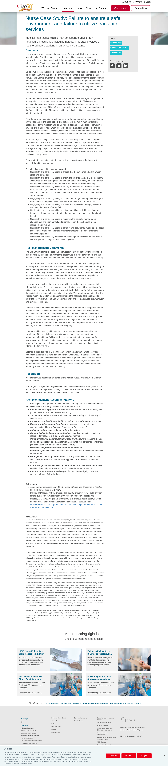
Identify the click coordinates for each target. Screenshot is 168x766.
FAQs (22, 722)
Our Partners (78, 721)
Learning (67, 8)
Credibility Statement (104, 723)
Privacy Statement (103, 725)
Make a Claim (85, 8)
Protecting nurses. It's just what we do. (58, 703)
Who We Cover (56, 726)
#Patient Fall (115, 53)
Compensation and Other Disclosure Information (105, 729)
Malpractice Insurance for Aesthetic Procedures (125, 703)
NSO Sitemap (101, 742)
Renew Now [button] (141, 8)
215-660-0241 (29, 738)
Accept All (144, 756)
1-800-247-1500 (30, 730)
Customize (113, 756)
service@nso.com (30, 733)
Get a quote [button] (120, 8)
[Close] (164, 755)
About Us (54, 721)
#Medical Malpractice (119, 48)
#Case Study (115, 43)
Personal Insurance (80, 718)
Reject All (128, 756)
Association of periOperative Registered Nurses (106, 738)
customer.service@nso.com (33, 741)
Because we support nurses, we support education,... (90, 703)
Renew (53, 729)
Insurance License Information (103, 733)
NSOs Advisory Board (58, 718)
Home (53, 724)
